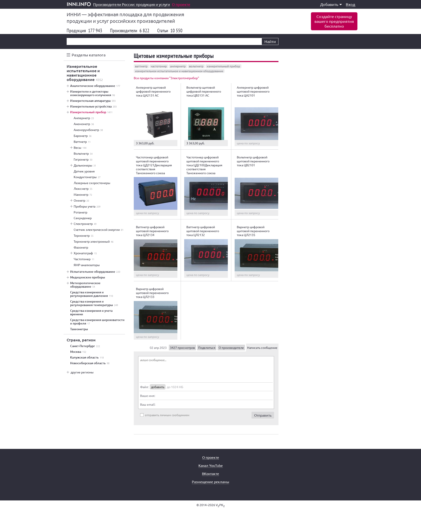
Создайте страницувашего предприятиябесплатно (334, 21)
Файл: (144, 387)
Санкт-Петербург (85, 346)
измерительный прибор (223, 66)
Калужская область (87, 357)
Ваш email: (147, 404)
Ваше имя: (147, 396)
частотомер (159, 66)
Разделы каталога (88, 54)
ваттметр (141, 66)
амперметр (178, 66)
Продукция (84, 30)
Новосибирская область (89, 363)
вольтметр (196, 66)
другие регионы (82, 372)
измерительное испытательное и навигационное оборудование (179, 71)
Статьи (169, 30)
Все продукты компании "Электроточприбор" (166, 78)
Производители (129, 30)
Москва (78, 351)
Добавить (329, 4)
